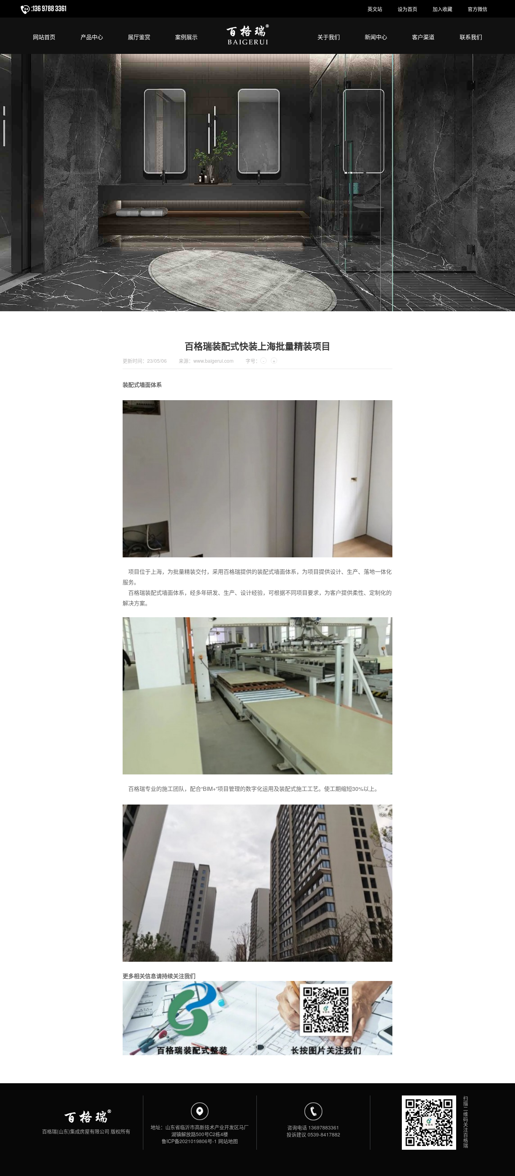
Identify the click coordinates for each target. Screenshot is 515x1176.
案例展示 (186, 37)
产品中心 (92, 37)
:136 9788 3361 (48, 9)
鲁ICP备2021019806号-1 (189, 1140)
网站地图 (228, 1140)
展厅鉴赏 (139, 37)
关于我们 (328, 37)
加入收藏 (442, 8)
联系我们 (471, 37)
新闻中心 (376, 37)
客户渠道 (423, 37)
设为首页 (407, 8)
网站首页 (44, 37)
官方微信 (477, 8)
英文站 (375, 8)
